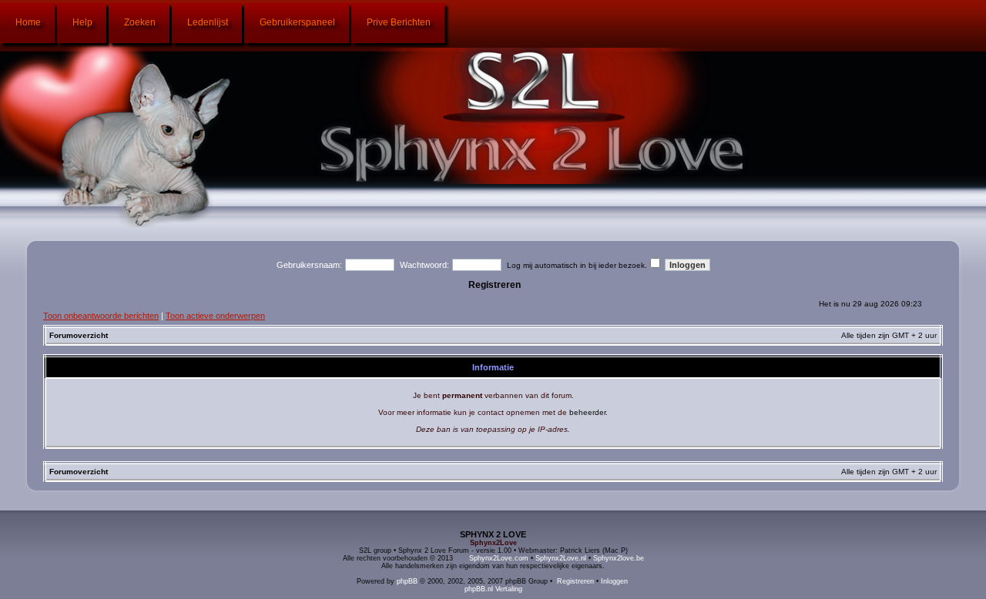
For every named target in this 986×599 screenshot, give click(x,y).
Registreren (494, 284)
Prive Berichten (399, 22)
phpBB (407, 581)
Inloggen (614, 581)
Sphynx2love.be (618, 558)
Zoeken (140, 22)
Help (82, 22)
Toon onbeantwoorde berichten (101, 315)
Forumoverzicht (78, 335)
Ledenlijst (207, 22)
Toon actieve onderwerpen (215, 315)
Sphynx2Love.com (498, 558)
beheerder (587, 412)
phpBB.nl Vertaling (493, 589)
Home (28, 22)
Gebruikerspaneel (297, 22)
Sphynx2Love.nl (560, 558)
